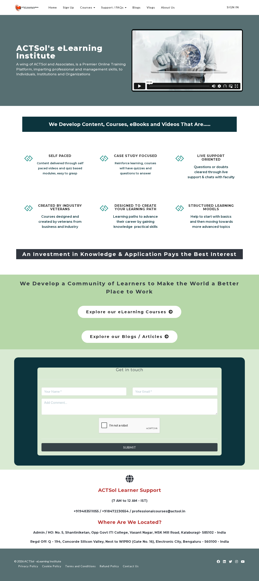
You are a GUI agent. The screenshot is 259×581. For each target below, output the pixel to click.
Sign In (233, 7)
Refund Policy (109, 566)
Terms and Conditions (80, 566)
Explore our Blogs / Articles (126, 336)
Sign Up (68, 7)
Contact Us (131, 566)
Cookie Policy (51, 566)
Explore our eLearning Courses (126, 311)
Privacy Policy (28, 566)
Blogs (137, 7)
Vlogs (151, 7)
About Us (168, 7)
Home (53, 7)
